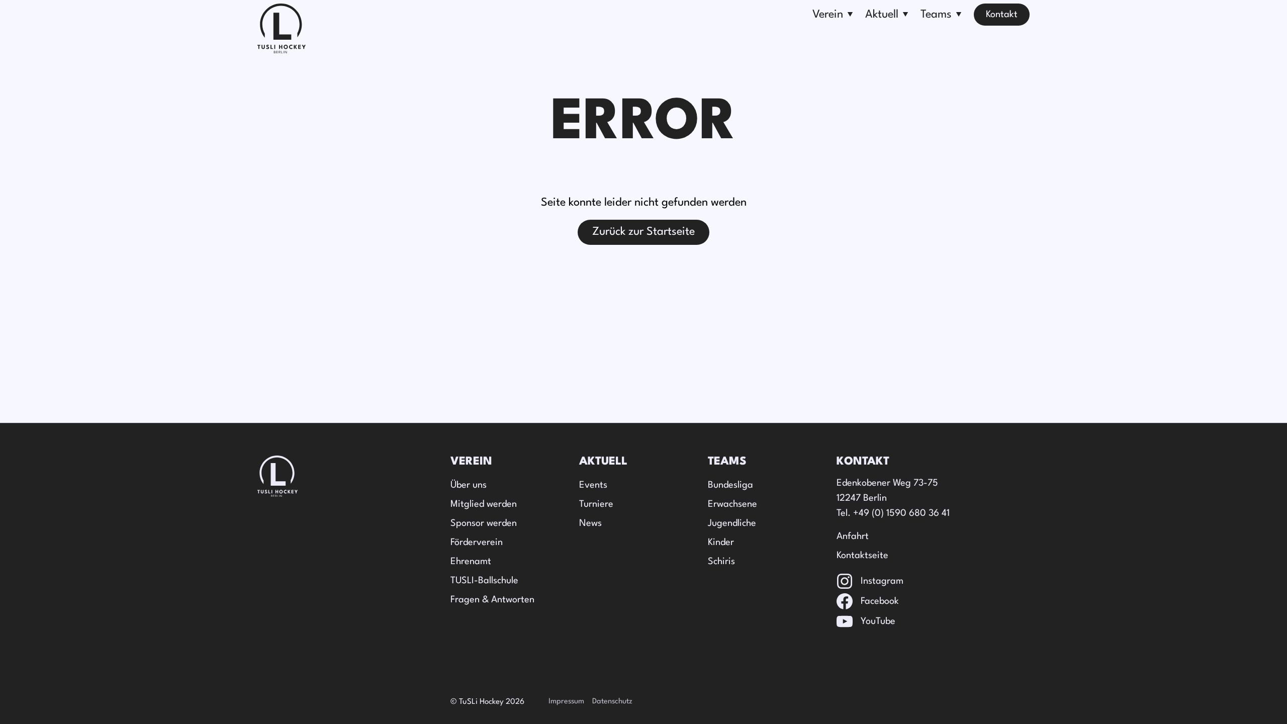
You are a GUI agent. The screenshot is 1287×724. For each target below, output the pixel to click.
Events (593, 485)
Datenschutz (612, 701)
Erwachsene (732, 504)
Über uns (468, 485)
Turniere (596, 504)
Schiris (721, 561)
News (590, 523)
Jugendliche (732, 523)
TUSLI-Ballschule (484, 580)
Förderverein (476, 542)
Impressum (566, 701)
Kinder (721, 542)
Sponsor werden (483, 523)
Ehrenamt (470, 561)
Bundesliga (730, 485)
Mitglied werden (483, 504)
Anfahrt (853, 536)
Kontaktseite (862, 555)
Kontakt (1002, 14)
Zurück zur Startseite (643, 231)
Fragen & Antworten (492, 599)
